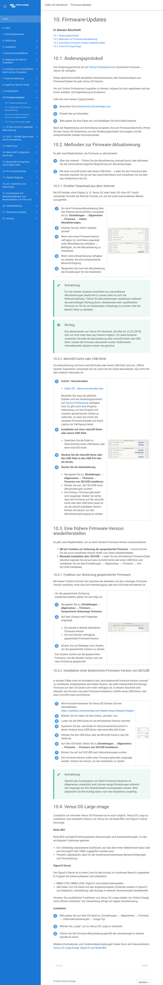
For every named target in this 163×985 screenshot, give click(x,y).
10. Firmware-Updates (13, 97)
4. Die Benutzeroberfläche (15, 53)
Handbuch (56, 4)
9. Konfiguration (10, 91)
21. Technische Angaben (14, 212)
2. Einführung (9, 40)
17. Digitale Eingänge (12, 177)
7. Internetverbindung (13, 78)
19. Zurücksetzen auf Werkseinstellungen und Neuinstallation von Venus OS (17, 196)
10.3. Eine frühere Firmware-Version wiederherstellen (17, 116)
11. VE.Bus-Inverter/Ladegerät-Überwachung (17, 128)
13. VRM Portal (9, 146)
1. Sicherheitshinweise (13, 34)
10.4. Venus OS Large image (17, 122)
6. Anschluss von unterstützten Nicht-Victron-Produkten (17, 70)
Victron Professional (100, 67)
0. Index (6, 28)
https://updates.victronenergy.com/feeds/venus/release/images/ (97, 710)
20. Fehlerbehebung (12, 206)
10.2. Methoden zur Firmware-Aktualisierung (18, 108)
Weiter (145, 965)
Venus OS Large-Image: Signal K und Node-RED (79, 947)
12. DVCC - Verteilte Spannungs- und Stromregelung (18, 138)
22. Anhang (8, 218)
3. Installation (9, 47)
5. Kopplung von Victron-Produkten (14, 61)
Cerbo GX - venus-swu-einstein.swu (83, 388)
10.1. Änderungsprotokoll (16, 103)
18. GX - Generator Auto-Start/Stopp (14, 185)
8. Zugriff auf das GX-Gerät (15, 85)
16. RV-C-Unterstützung (14, 171)
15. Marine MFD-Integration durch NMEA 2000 (16, 163)
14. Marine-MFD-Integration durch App (16, 154)
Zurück (59, 965)
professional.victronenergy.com (93, 106)
